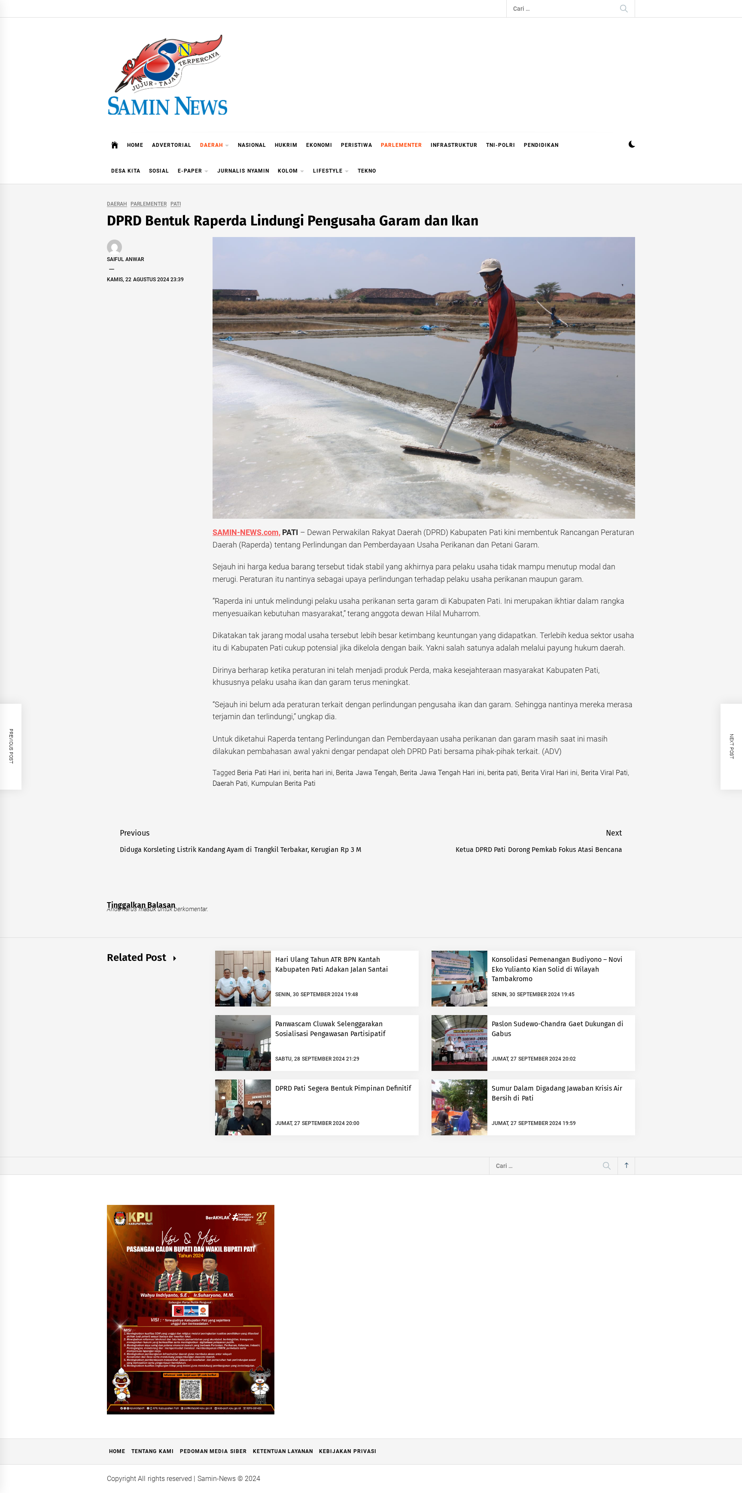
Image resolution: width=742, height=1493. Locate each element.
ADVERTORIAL (172, 145)
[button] (632, 145)
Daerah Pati (230, 783)
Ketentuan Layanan (283, 1451)
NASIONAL (252, 145)
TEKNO (367, 171)
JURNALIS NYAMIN (243, 171)
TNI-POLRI (500, 145)
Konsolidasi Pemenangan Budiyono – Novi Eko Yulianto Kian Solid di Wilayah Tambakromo (557, 969)
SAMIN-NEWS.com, (246, 532)
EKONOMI (319, 145)
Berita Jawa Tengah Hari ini (442, 773)
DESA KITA (125, 171)
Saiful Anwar (125, 259)
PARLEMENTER (401, 145)
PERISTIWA (356, 145)
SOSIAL (159, 171)
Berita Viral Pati (604, 773)
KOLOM (288, 171)
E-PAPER (190, 171)
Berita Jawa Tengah (366, 773)
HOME (135, 145)
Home (117, 1451)
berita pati (502, 773)
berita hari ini (313, 773)
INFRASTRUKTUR (454, 145)
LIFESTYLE (328, 171)
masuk (147, 909)
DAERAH (211, 145)
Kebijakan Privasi (347, 1451)
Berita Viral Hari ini (549, 773)
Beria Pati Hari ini (263, 773)
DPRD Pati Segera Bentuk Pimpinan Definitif (343, 1088)
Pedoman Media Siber (213, 1451)
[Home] (115, 145)
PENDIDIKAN (541, 145)
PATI (175, 204)
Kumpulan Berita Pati (283, 783)
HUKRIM (286, 145)
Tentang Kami (152, 1451)
